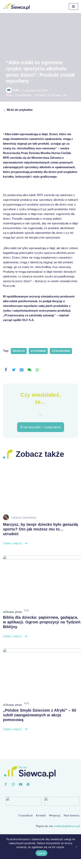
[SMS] (29, 370)
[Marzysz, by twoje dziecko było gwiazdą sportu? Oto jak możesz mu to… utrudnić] (40, 488)
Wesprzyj (54, 815)
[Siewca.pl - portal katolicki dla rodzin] (16, 6)
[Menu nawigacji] (73, 6)
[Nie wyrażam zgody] (76, 847)
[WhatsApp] (37, 370)
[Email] (22, 370)
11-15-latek (54, 95)
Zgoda (41, 853)
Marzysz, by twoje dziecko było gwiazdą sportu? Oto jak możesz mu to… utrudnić (40, 533)
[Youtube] (20, 784)
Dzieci (9, 95)
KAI (16, 90)
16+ (65, 95)
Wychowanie (38, 351)
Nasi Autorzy (72, 815)
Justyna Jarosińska (23, 517)
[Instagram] (13, 784)
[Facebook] (6, 370)
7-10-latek (39, 95)
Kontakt (41, 815)
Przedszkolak (23, 95)
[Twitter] (14, 370)
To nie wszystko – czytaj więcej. (40, 427)
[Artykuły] (28, 784)
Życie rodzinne (61, 351)
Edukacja (19, 351)
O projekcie (25, 815)
